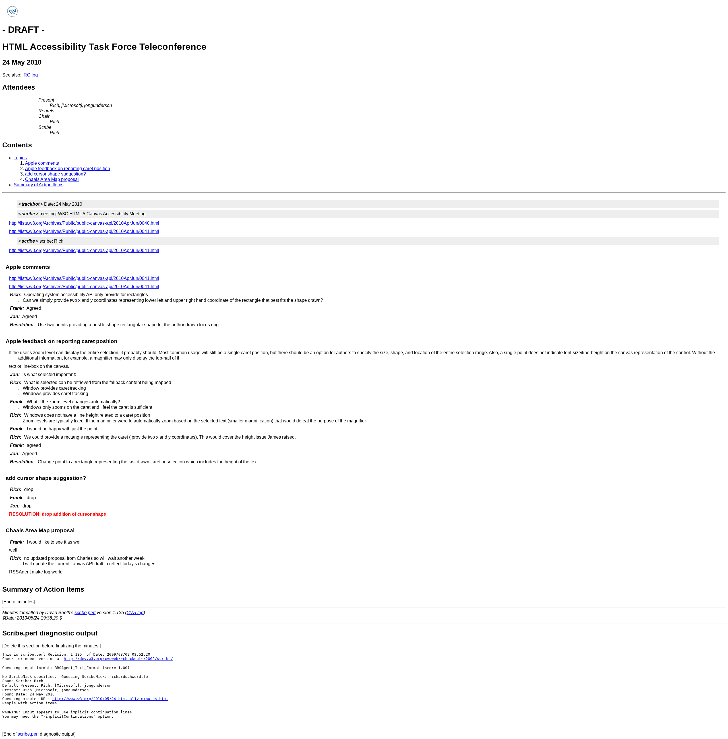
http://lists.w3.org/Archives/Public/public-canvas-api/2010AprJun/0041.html (84, 231)
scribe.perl (85, 612)
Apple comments (42, 163)
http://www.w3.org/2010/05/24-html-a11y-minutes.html (110, 699)
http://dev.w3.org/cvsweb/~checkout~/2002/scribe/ (118, 659)
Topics (20, 157)
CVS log (135, 612)
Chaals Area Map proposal (52, 179)
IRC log (30, 75)
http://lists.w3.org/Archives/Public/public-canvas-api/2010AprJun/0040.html (84, 223)
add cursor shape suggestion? (55, 174)
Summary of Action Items (38, 184)
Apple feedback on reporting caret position (67, 168)
